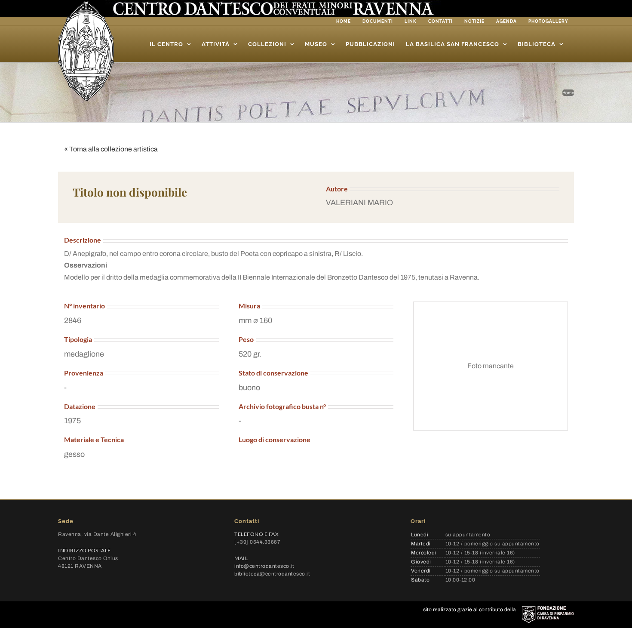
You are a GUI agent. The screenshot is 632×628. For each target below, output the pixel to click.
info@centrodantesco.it (264, 566)
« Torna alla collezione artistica (111, 149)
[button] (442, 203)
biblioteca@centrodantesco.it (272, 574)
